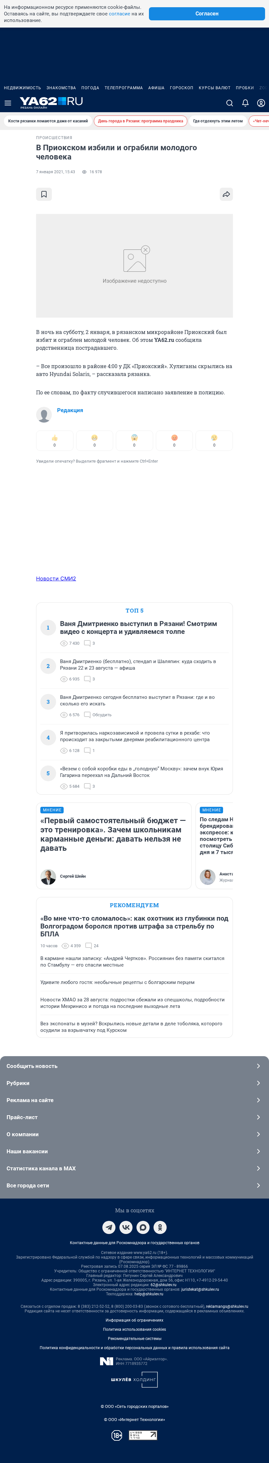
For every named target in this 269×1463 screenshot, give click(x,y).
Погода (90, 88)
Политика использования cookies (134, 1329)
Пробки (245, 88)
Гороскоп (182, 88)
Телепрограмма (124, 88)
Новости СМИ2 (56, 578)
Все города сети (28, 1185)
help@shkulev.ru (148, 1294)
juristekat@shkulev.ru (200, 1289)
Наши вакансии (27, 1151)
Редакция (70, 410)
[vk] (126, 1227)
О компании (23, 1134)
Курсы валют (215, 88)
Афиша (156, 88)
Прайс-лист (22, 1117)
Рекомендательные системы (134, 1338)
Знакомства (61, 88)
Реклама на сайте (30, 1100)
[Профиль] (261, 103)
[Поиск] (230, 103)
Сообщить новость (32, 1066)
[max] (143, 1227)
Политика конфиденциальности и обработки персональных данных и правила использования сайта (135, 1348)
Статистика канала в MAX (41, 1168)
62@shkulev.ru (163, 1285)
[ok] (160, 1227)
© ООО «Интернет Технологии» (134, 1419)
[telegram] (108, 1227)
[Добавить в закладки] (44, 194)
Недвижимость (22, 88)
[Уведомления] (245, 103)
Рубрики (18, 1083)
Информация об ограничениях (134, 1320)
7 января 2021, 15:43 (55, 172)
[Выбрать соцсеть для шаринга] (226, 194)
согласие (119, 14)
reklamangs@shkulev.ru (227, 1306)
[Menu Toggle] (8, 103)
